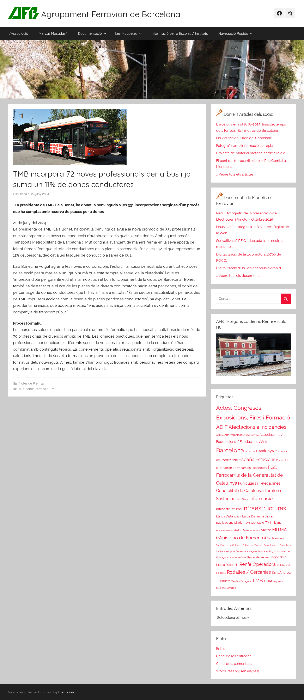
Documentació (90, 33)
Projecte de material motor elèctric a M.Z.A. (251, 153)
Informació (261, 498)
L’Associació (18, 33)
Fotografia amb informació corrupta (244, 145)
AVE (263, 441)
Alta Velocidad (233, 434)
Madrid (237, 530)
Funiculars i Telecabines (259, 483)
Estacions (265, 459)
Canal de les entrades (233, 656)
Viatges (231, 587)
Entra (220, 648)
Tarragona (246, 581)
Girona (245, 499)
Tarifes (235, 581)
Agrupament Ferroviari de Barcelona (110, 14)
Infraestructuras (229, 509)
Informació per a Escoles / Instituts (179, 33)
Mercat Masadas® (53, 33)
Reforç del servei (258, 557)
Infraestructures (264, 508)
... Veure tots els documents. (238, 276)
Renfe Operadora (257, 564)
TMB (53, 389)
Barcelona (230, 450)
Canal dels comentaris (234, 664)
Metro (266, 530)
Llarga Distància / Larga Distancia (240, 516)
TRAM (268, 581)
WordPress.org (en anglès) (237, 671)
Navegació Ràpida (233, 33)
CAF (253, 451)
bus (21, 389)
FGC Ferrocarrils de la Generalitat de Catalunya (249, 475)
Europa (280, 460)
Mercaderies (251, 530)
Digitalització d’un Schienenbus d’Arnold (248, 268)
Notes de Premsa (31, 383)
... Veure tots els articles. (235, 174)
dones (29, 389)
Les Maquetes (126, 33)
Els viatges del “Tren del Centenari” (244, 138)
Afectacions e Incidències (257, 427)
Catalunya (265, 451)
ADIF (222, 427)
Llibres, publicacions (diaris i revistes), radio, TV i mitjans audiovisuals (248, 523)
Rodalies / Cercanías (249, 572)
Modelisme (274, 538)
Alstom (220, 435)
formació (42, 389)
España (246, 459)
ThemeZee (66, 692)
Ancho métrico (251, 435)
